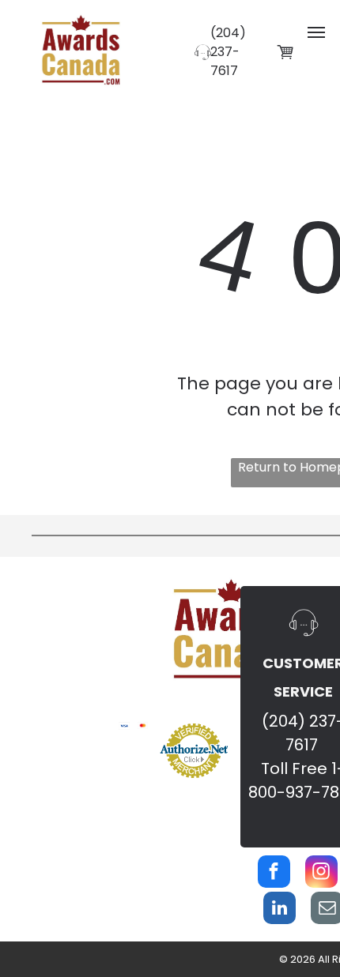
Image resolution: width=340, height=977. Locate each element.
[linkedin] (279, 910)
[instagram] (321, 873)
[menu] (316, 32)
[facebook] (274, 873)
